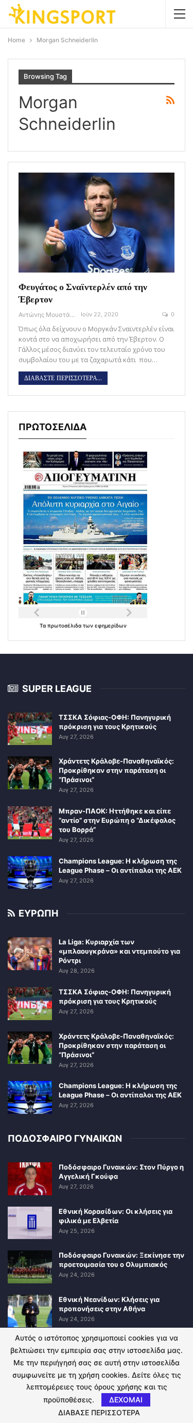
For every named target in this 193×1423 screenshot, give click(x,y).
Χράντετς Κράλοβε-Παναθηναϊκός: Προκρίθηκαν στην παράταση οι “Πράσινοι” (116, 770)
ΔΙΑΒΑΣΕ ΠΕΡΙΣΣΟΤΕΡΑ (99, 1412)
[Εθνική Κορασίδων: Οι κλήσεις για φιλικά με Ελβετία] (30, 1223)
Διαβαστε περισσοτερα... (63, 378)
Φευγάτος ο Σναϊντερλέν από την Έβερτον (83, 293)
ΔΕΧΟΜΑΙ (126, 1399)
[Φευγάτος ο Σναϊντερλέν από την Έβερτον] (96, 223)
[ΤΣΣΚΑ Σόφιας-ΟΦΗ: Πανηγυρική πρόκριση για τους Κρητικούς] (30, 729)
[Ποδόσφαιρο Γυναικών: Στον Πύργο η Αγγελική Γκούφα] (30, 1178)
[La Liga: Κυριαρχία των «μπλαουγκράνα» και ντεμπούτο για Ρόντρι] (30, 953)
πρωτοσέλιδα (65, 625)
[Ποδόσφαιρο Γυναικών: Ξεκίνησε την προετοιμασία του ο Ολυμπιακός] (30, 1266)
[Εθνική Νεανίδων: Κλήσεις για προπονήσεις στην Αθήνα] (30, 1311)
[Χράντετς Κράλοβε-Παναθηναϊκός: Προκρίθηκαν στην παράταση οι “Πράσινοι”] (30, 772)
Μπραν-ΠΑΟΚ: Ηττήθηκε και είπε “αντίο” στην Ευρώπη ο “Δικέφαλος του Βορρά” (117, 820)
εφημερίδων (111, 625)
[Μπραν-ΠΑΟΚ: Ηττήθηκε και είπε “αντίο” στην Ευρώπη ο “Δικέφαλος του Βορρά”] (30, 822)
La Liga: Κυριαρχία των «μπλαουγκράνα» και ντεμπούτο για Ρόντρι (119, 951)
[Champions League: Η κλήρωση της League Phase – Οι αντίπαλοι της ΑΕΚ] (30, 872)
